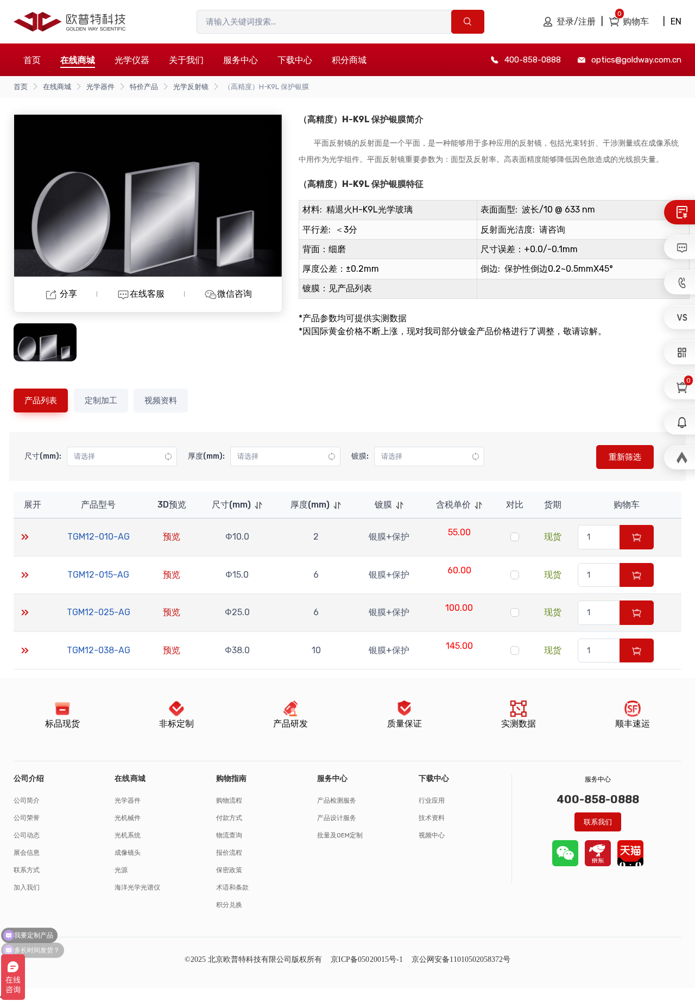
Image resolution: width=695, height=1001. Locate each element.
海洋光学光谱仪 (137, 887)
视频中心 (432, 835)
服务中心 (240, 60)
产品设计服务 (336, 818)
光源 (121, 870)
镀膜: (360, 456)
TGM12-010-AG (98, 536)
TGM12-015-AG (98, 575)
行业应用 (432, 800)
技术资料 (432, 818)
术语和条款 (232, 887)
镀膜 (383, 504)
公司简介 (27, 800)
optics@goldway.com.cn (636, 60)
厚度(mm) (310, 504)
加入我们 (27, 887)
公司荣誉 (27, 818)
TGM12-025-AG (98, 612)
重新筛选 (625, 457)
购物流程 (229, 800)
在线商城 (57, 87)
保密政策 (229, 870)
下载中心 (294, 60)
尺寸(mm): (42, 456)
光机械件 (128, 818)
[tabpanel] (347, 551)
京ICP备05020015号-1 (366, 959)
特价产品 (144, 87)
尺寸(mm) (231, 504)
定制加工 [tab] (101, 400)
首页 (32, 60)
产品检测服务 (336, 800)
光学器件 (100, 87)
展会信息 (27, 852)
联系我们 (598, 822)
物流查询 (229, 835)
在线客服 (147, 294)
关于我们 (186, 60)
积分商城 (349, 60)
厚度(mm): (206, 456)
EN (676, 21)
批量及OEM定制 (340, 835)
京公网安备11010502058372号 (461, 959)
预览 (171, 536)
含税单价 (453, 504)
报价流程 (229, 852)
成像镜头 (128, 852)
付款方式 (229, 818)
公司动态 (27, 835)
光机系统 (128, 835)
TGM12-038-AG (98, 650)
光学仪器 (132, 60)
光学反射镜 (190, 87)
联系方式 (27, 870)
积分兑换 (229, 905)
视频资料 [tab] (160, 400)
